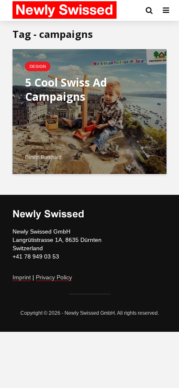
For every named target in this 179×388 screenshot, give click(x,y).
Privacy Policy (54, 277)
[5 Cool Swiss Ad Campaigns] (89, 110)
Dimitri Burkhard (43, 157)
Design (38, 66)
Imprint (21, 277)
